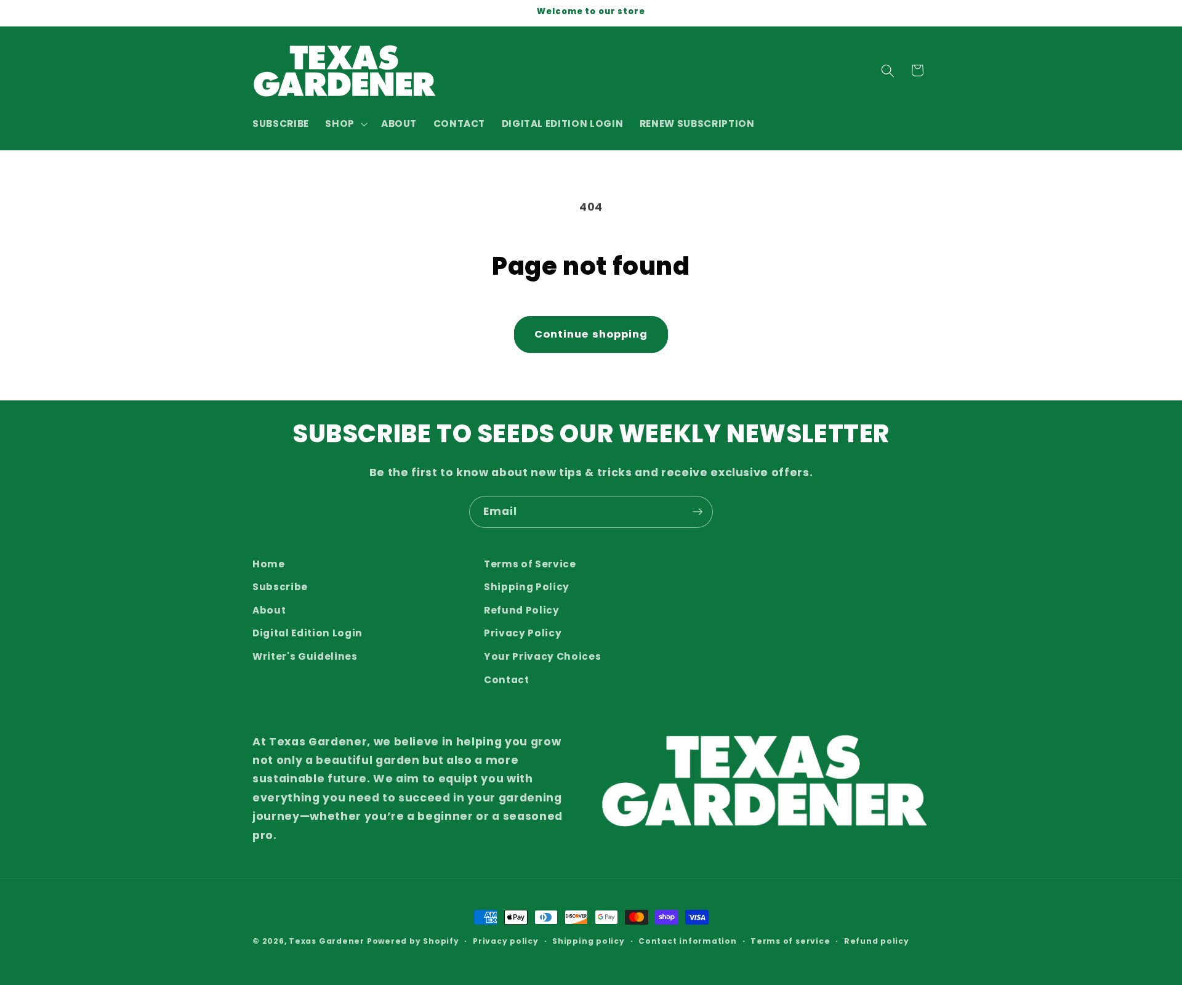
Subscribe (280, 587)
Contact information (687, 941)
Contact (506, 679)
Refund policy (876, 941)
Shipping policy (588, 941)
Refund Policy (522, 610)
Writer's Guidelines (305, 656)
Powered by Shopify (413, 941)
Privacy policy (506, 941)
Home (268, 563)
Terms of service (790, 941)
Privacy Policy (522, 633)
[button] (345, 124)
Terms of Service (530, 563)
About (269, 610)
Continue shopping (591, 334)
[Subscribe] (697, 512)
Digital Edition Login (307, 633)
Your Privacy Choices (542, 656)
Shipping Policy (526, 587)
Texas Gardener (326, 941)
